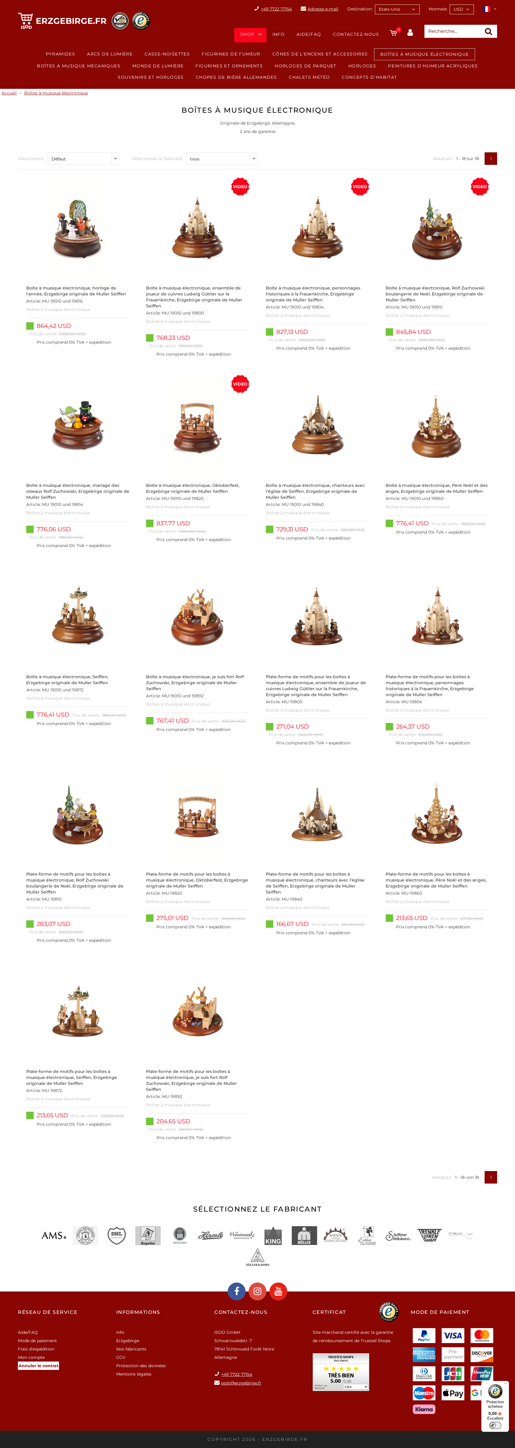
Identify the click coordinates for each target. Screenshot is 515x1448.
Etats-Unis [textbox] (389, 9)
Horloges (362, 66)
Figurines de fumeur (231, 54)
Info (278, 34)
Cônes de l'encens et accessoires (320, 54)
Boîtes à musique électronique (424, 54)
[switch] (495, 1425)
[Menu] (505, 1384)
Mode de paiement (37, 1340)
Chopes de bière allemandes (236, 77)
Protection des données (141, 1365)
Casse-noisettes (167, 54)
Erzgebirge (127, 1340)
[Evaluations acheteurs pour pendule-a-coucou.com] (341, 1374)
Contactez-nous (356, 34)
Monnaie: (438, 9)
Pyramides (60, 54)
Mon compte (31, 1357)
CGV (120, 1357)
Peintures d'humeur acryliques (433, 66)
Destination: (360, 9)
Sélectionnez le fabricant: (157, 158)
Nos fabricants (131, 1349)
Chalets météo (309, 77)
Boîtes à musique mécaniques (78, 66)
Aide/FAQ (309, 34)
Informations (138, 1312)
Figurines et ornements (229, 66)
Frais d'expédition (36, 1349)
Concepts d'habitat (369, 77)
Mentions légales (133, 1374)
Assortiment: (31, 158)
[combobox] (397, 9)
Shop (247, 34)
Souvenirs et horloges (151, 77)
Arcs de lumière (110, 54)
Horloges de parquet (305, 66)
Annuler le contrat (38, 1365)
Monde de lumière (158, 66)
